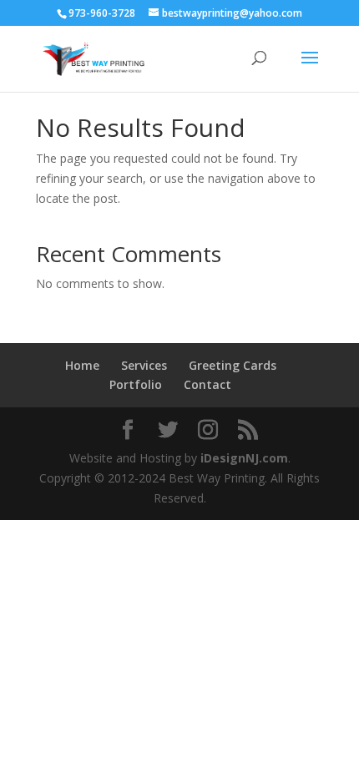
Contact (207, 384)
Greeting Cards (232, 365)
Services (144, 365)
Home (82, 365)
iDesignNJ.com (244, 458)
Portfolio (135, 384)
